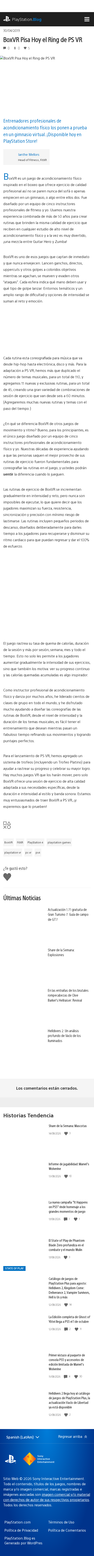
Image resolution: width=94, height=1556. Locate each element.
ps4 (38, 852)
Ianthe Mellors (28, 154)
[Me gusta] (66, 1133)
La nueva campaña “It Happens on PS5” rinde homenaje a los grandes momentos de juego (68, 1206)
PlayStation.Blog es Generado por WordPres (23, 1540)
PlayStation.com (17, 1522)
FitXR (20, 842)
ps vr (28, 852)
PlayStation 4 (35, 842)
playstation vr (12, 852)
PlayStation (27, 19)
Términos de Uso (61, 1522)
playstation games (59, 842)
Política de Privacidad (21, 1530)
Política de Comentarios (67, 1530)
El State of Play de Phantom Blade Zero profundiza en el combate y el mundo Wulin (67, 1245)
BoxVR (8, 842)
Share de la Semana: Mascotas (68, 1126)
